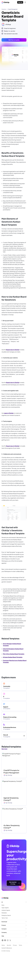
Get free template (14, 40)
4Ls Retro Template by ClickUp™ (12, 826)
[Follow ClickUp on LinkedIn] (3, 940)
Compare (4, 928)
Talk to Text (5, 918)
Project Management (12, 9)
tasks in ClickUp (8, 413)
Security (9, 945)
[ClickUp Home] (5, 2)
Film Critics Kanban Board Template (13, 654)
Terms (20, 945)
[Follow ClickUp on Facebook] (5, 940)
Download (4, 921)
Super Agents (5, 907)
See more (4, 749)
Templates (4, 9)
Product (4, 925)
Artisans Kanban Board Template (12, 657)
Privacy (15, 945)
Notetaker (4, 912)
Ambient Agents (6, 910)
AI (2, 902)
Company (4, 932)
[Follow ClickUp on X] (10, 940)
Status (3, 945)
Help (3, 936)
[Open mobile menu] (25, 2)
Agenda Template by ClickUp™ (11, 799)
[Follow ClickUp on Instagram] (8, 940)
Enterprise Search (6, 915)
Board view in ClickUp (12, 349)
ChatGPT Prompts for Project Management (11, 771)
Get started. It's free (13, 883)
